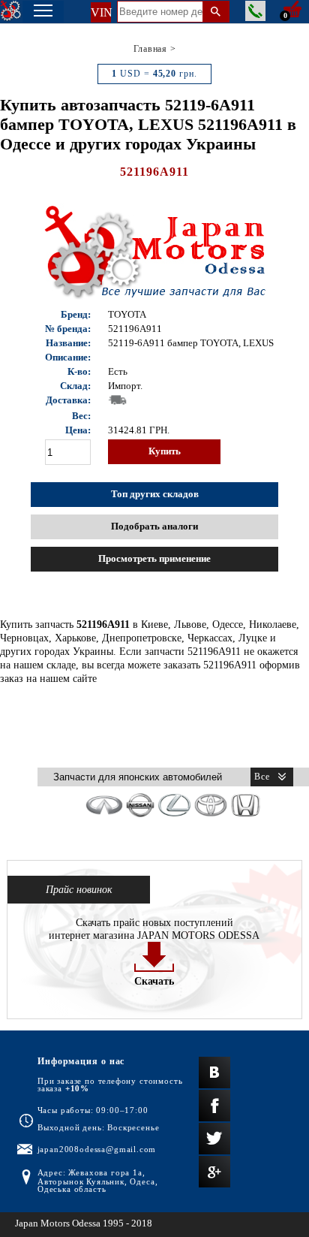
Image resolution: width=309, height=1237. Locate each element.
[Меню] (43, 12)
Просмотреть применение (154, 559)
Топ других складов (155, 494)
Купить (164, 451)
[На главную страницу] (11, 11)
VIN (101, 12)
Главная (150, 49)
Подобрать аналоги (154, 526)
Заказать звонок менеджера (255, 11)
